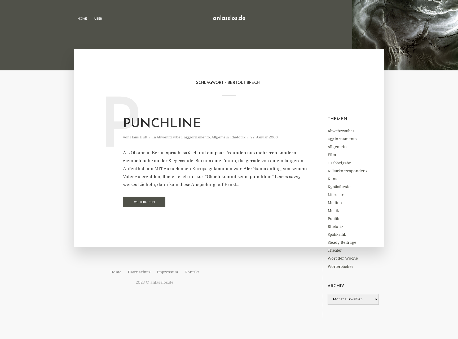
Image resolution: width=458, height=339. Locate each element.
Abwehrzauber (341, 131)
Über (98, 18)
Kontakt (191, 272)
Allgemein (337, 147)
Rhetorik (336, 226)
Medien (335, 203)
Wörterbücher (340, 266)
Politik (333, 218)
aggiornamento (342, 139)
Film (332, 155)
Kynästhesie (339, 187)
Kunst (333, 179)
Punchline (162, 124)
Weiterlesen (144, 202)
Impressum (167, 272)
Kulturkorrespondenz (348, 171)
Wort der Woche (343, 258)
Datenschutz (139, 272)
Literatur (336, 195)
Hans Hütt (138, 137)
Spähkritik (337, 234)
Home (82, 18)
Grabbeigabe (339, 163)
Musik (333, 211)
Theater (335, 250)
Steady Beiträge (342, 242)
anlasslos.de (229, 18)
